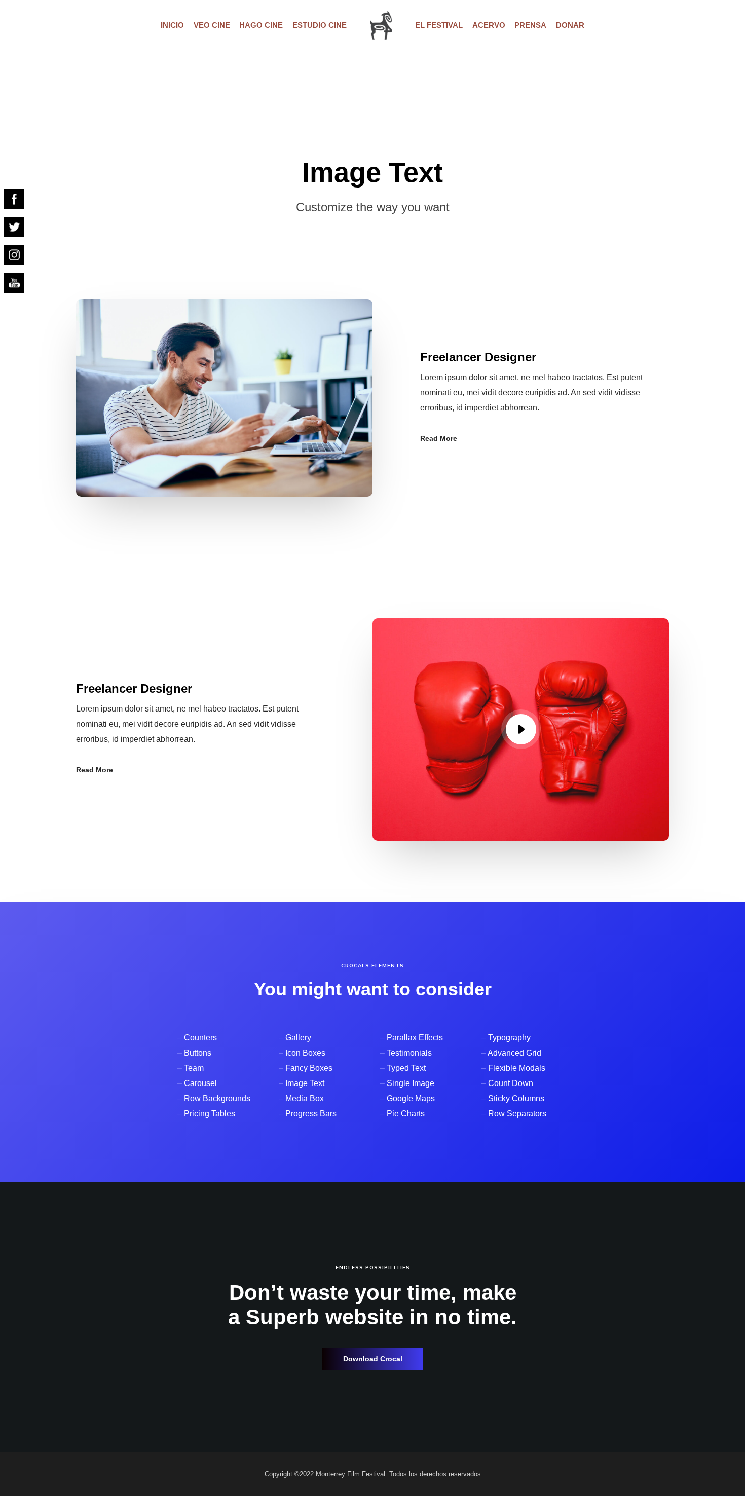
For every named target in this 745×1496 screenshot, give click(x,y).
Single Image (410, 1083)
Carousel (200, 1083)
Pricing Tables (209, 1113)
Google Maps (411, 1098)
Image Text (304, 1083)
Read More (438, 438)
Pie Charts (406, 1113)
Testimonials (409, 1053)
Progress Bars (311, 1113)
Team (194, 1068)
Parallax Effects (415, 1037)
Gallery (298, 1037)
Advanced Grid (514, 1053)
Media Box (304, 1098)
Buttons (197, 1053)
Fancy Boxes (308, 1068)
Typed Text (406, 1068)
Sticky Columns (516, 1098)
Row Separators (517, 1113)
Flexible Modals (516, 1068)
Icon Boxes (305, 1053)
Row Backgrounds (217, 1098)
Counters (200, 1037)
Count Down (510, 1083)
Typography (509, 1037)
